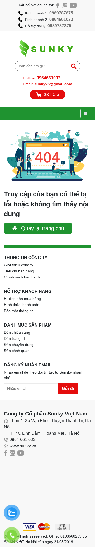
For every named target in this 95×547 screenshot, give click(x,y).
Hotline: (41, 78)
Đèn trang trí (14, 338)
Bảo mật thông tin (19, 311)
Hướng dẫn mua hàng (22, 299)
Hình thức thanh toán (21, 305)
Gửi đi (68, 388)
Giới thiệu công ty (18, 265)
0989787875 (61, 13)
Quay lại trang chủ (42, 228)
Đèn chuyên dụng (19, 344)
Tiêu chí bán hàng (19, 271)
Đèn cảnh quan (17, 350)
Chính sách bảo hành (22, 277)
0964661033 (61, 19)
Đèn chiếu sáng (17, 332)
